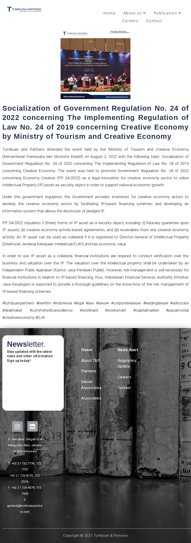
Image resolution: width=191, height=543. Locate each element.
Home (109, 13)
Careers (130, 20)
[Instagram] (17, 426)
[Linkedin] (32, 426)
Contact (154, 20)
